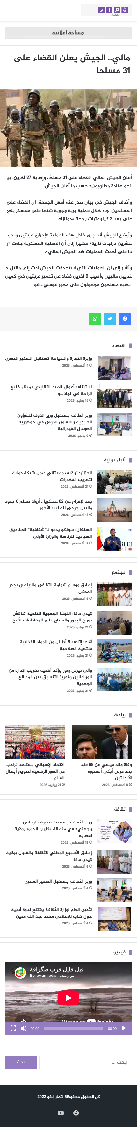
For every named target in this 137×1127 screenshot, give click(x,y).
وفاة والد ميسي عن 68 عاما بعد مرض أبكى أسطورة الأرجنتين (106, 771)
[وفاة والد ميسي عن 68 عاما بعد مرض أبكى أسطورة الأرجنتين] (102, 742)
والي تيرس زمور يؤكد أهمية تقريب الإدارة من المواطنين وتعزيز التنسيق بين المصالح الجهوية (50, 677)
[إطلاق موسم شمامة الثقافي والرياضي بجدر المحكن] (114, 594)
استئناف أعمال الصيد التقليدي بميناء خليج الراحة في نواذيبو (51, 390)
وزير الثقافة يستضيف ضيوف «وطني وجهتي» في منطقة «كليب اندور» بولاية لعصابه (53, 829)
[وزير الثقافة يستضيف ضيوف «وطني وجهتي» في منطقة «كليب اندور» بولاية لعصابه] (114, 831)
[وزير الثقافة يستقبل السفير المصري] (114, 890)
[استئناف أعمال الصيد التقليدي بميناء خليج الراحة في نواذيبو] (114, 396)
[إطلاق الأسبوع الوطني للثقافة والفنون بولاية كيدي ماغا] (114, 862)
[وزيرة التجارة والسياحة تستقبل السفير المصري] (114, 368)
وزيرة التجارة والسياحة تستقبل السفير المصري (48, 358)
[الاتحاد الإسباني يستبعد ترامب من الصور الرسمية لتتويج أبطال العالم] (35, 742)
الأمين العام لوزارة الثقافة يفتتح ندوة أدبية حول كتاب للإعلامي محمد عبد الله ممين (51, 913)
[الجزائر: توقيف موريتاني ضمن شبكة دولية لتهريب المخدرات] (114, 482)
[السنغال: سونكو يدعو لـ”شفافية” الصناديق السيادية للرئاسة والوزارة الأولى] (114, 539)
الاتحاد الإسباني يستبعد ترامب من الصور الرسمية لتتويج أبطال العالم (35, 771)
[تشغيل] (123, 1028)
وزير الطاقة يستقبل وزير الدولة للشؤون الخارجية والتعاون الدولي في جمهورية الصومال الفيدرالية (54, 422)
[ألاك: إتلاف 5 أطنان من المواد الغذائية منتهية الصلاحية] (114, 651)
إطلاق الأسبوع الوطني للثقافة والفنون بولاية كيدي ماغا (49, 856)
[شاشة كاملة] (13, 1028)
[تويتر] (110, 319)
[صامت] (23, 1028)
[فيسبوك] (125, 319)
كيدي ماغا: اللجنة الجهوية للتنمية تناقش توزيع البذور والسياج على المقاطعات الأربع (52, 617)
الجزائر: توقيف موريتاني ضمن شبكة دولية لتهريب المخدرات (52, 476)
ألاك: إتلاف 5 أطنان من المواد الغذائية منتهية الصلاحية (56, 645)
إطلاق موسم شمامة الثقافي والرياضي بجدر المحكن (50, 589)
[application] (68, 998)
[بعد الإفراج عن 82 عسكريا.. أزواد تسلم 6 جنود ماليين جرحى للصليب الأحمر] (114, 510)
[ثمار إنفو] (106, 10)
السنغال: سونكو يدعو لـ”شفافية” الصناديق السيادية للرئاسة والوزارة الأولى (50, 533)
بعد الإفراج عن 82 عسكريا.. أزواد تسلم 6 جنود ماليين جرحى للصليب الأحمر (48, 505)
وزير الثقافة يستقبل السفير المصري (58, 881)
